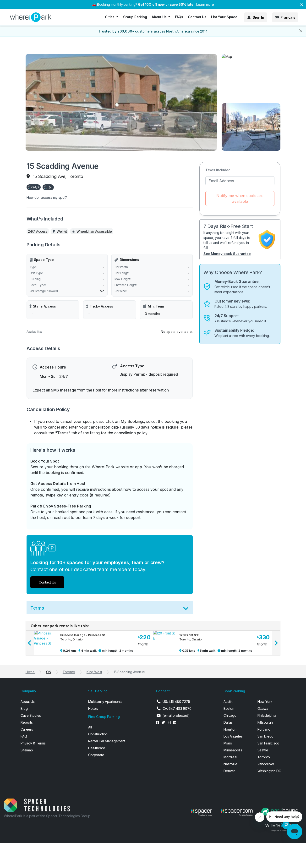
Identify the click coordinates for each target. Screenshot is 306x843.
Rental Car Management (106, 741)
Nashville (230, 764)
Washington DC (269, 771)
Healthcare (96, 748)
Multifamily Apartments (105, 702)
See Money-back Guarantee (227, 254)
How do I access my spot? (47, 197)
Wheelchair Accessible (94, 231)
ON (48, 672)
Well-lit (62, 231)
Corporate (96, 755)
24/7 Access (37, 231)
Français (288, 17)
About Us (28, 702)
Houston (230, 729)
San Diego (265, 736)
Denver (229, 771)
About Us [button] (160, 17)
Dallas (228, 722)
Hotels (93, 708)
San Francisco (268, 743)
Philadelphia (266, 715)
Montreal (230, 757)
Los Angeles (233, 736)
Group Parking (135, 17)
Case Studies (31, 715)
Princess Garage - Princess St (82, 635)
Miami (228, 743)
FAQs (179, 17)
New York (265, 702)
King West (94, 672)
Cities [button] (110, 17)
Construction (98, 734)
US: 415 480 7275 (176, 702)
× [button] (302, 4)
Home (30, 672)
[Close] (301, 31)
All (90, 727)
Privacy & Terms (33, 743)
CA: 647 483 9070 (177, 708)
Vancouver (265, 764)
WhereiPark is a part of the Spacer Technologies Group (47, 816)
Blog (24, 708)
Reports (27, 722)
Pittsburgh (265, 722)
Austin (228, 702)
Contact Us (197, 17)
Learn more (205, 4)
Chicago (230, 715)
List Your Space (224, 17)
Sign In (258, 17)
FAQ (24, 736)
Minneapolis (233, 750)
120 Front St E (189, 635)
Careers (27, 729)
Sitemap (27, 750)
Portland (263, 729)
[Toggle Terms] (186, 609)
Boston (229, 708)
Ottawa (262, 708)
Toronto (69, 672)
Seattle (262, 750)
